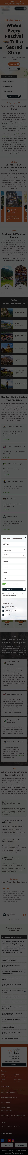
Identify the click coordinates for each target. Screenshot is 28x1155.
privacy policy (12, 595)
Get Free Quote (8, 589)
